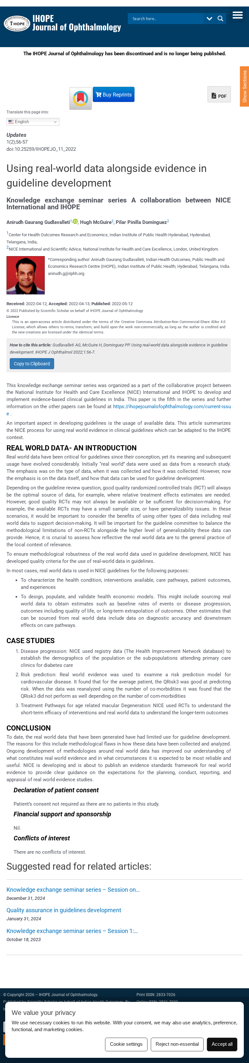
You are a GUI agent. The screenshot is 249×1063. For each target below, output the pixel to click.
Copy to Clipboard (32, 363)
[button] (237, 14)
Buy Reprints (116, 95)
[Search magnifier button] (220, 18)
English (21, 121)
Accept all (222, 1044)
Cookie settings (126, 1044)
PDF (222, 96)
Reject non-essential (177, 1044)
